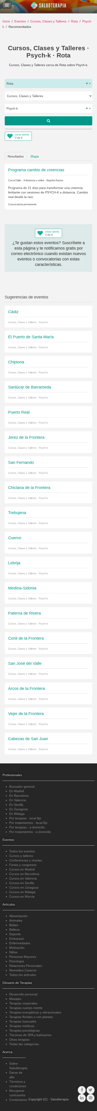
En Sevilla (16, 804)
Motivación (17, 947)
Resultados (16, 156)
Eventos (20, 21)
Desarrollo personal (23, 994)
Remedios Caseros (23, 970)
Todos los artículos (22, 975)
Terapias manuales (22, 1021)
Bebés (13, 925)
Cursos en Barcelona (24, 874)
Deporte (15, 934)
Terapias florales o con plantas (31, 1017)
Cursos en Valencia (23, 878)
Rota (74, 21)
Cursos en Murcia (22, 896)
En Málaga (17, 813)
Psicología (16, 961)
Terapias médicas (21, 1026)
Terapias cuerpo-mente (25, 1008)
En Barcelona (18, 795)
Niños (13, 952)
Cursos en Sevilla (21, 883)
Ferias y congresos (23, 865)
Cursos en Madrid (22, 869)
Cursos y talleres (21, 856)
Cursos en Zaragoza (24, 887)
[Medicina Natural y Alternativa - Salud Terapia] (48, 7)
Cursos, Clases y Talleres (48, 21)
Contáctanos (18, 1099)
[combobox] (48, 83)
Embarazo (16, 938)
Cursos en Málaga (22, 892)
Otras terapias (19, 1039)
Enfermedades (19, 943)
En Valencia (17, 800)
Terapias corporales (23, 1003)
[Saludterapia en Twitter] (91, 1090)
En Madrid (16, 791)
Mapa (35, 156)
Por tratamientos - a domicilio (30, 832)
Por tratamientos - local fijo (28, 823)
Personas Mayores (22, 956)
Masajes (15, 999)
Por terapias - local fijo (25, 818)
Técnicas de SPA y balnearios (30, 1035)
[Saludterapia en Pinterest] (91, 1098)
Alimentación (18, 916)
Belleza (14, 929)
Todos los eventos (22, 851)
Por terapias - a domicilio (27, 827)
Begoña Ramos (54, 180)
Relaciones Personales (25, 966)
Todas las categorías (24, 1044)
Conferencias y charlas (25, 860)
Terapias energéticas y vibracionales (35, 1012)
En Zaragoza (18, 809)
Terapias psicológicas (24, 1030)
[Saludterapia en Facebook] (82, 1090)
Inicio (6, 21)
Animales (15, 920)
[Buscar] (48, 120)
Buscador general (22, 786)
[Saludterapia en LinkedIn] (82, 1098)
